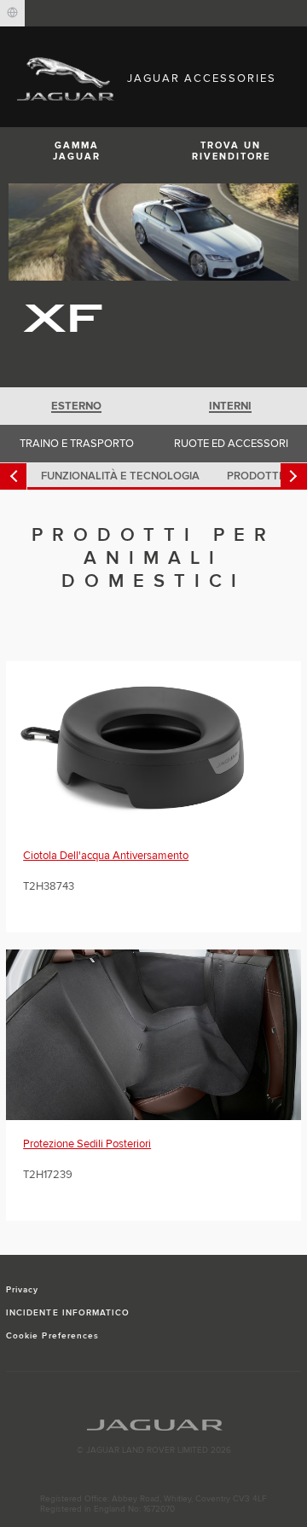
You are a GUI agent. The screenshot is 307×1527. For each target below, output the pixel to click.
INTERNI (230, 406)
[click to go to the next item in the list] (294, 476)
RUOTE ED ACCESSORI (231, 443)
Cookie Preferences (52, 1336)
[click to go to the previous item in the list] (13, 476)
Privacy (22, 1290)
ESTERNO (76, 406)
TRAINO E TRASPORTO (77, 443)
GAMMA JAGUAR (77, 151)
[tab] (77, 406)
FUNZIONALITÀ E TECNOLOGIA (120, 476)
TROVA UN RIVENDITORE (231, 151)
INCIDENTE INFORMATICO (68, 1313)
